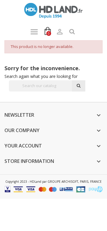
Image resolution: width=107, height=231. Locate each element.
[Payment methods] (53, 189)
